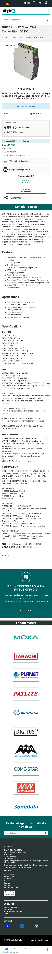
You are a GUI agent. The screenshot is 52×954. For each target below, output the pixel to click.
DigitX (4, 38)
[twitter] (36, 926)
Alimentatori (17, 38)
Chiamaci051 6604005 (26, 190)
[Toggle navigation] (48, 10)
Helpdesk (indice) (10, 876)
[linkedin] (21, 926)
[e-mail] (45, 833)
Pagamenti (7, 879)
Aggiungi (37, 114)
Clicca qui (26, 611)
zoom (9, 45)
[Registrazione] (40, 3)
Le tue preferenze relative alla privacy (19, 949)
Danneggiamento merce (12, 887)
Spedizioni (7, 881)
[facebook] (7, 926)
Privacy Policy (9, 892)
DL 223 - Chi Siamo (10, 874)
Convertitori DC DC (34, 38)
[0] (28, 3)
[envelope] (8, 4)
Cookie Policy (9, 894)
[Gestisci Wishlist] (34, 3)
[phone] (3, 4)
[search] (47, 20)
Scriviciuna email (26, 182)
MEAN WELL (11, 145)
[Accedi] (46, 3)
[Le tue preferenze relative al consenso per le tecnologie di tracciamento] (47, 949)
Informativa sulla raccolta (10, 952)
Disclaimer (4, 555)
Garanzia (7, 883)
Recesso (7, 885)
